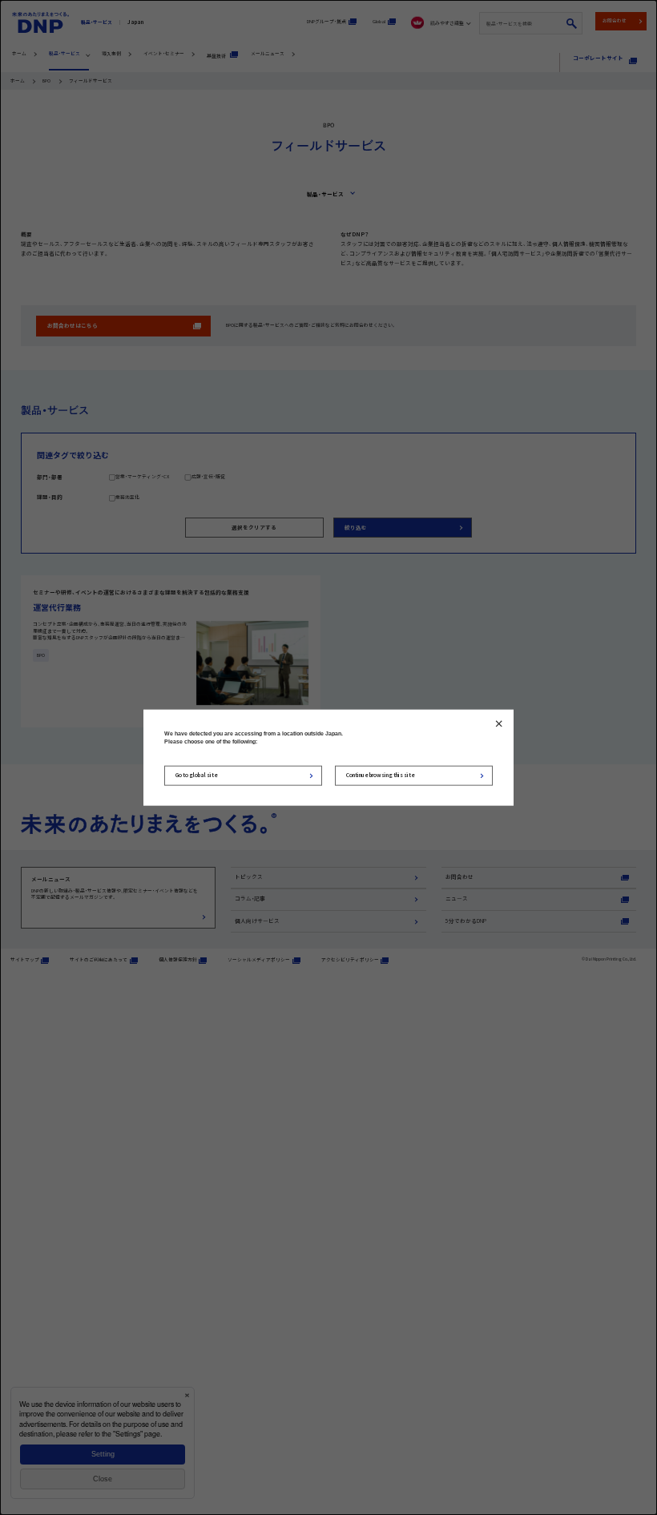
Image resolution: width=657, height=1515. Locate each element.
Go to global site (196, 775)
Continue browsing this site (380, 775)
